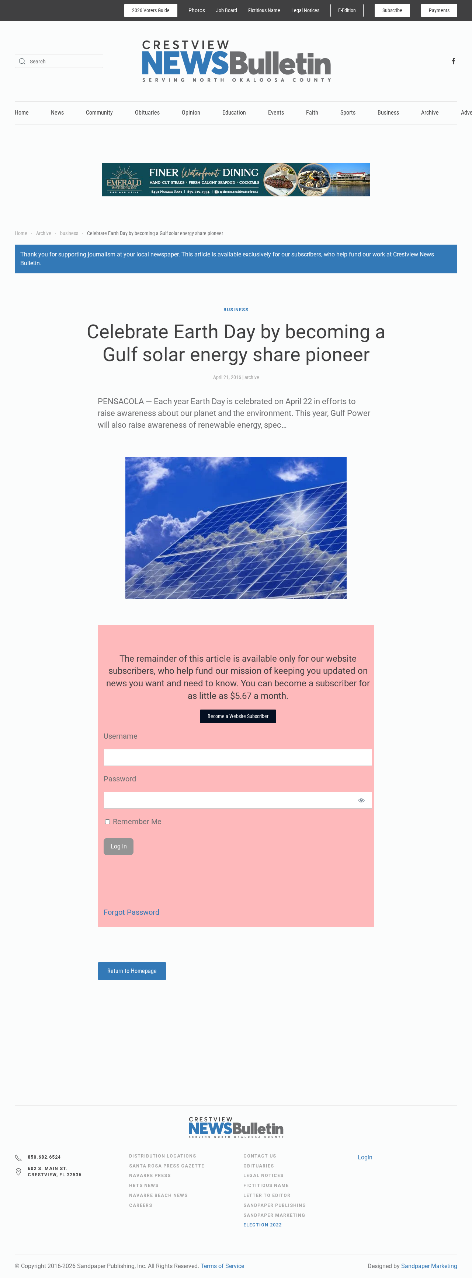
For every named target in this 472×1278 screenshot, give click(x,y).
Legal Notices (305, 10)
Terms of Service (222, 1266)
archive (251, 377)
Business (388, 112)
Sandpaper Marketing (429, 1266)
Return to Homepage (132, 970)
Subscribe (392, 10)
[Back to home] (236, 61)
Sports (347, 112)
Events (276, 112)
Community (99, 112)
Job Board (226, 10)
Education (234, 112)
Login (365, 1157)
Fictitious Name (264, 10)
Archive (430, 112)
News (57, 112)
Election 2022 (262, 1225)
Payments (439, 10)
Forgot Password (131, 912)
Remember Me (136, 821)
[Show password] (361, 800)
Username (121, 736)
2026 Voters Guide (151, 10)
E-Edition (347, 10)
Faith (312, 112)
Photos (196, 10)
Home (22, 112)
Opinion (191, 112)
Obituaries (147, 112)
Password (120, 778)
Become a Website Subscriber (238, 716)
